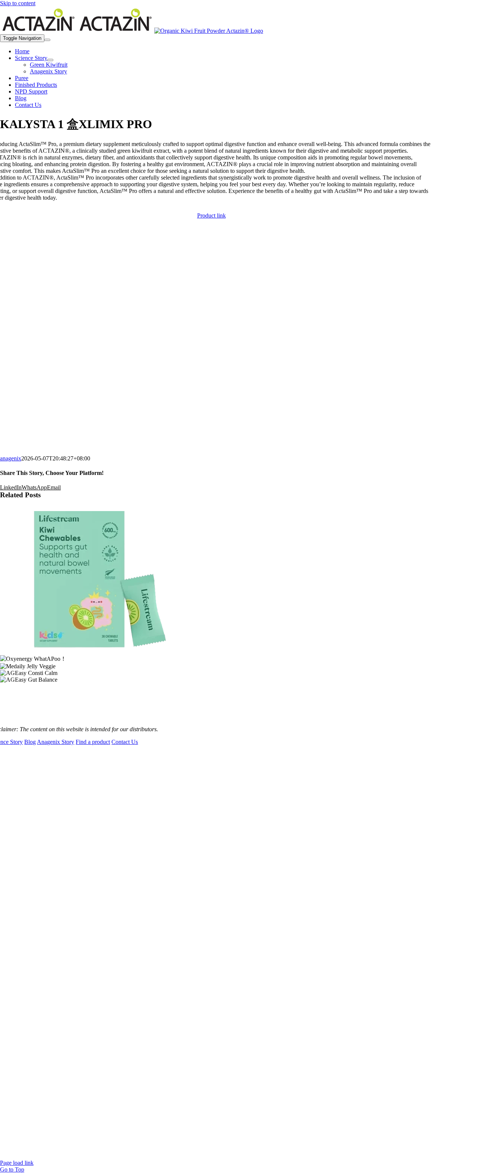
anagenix (10, 458)
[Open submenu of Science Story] (50, 60)
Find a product (93, 742)
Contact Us (124, 742)
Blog (30, 742)
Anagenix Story (55, 742)
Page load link (17, 1163)
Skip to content (17, 3)
